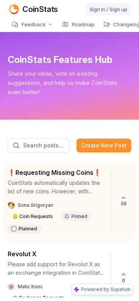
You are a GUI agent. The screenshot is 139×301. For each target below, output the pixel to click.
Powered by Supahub (106, 289)
